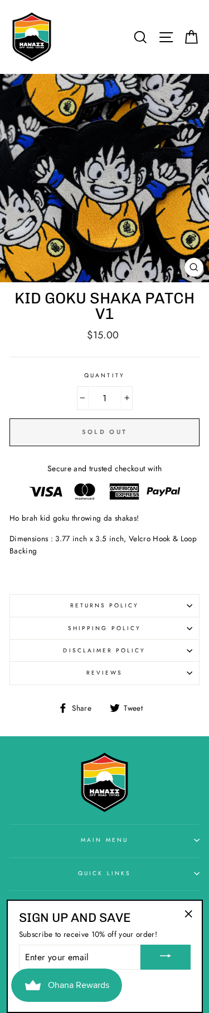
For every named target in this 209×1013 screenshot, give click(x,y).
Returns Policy (104, 605)
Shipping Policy (104, 628)
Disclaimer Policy (104, 650)
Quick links (104, 873)
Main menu (104, 840)
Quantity (104, 375)
